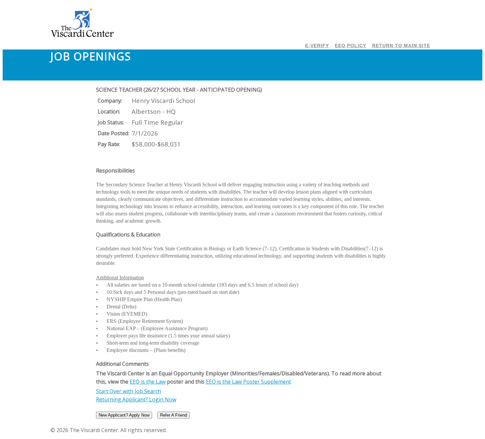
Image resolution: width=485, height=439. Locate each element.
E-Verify (317, 45)
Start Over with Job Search (128, 391)
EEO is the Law (148, 381)
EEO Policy (350, 45)
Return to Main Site (401, 45)
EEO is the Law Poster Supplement (248, 381)
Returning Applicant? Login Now (136, 399)
